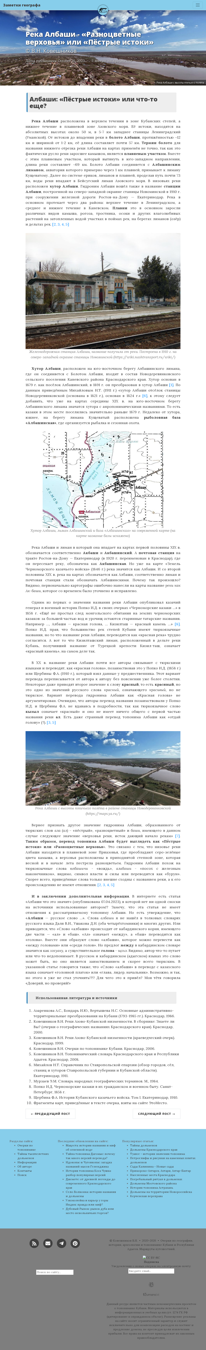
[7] (177, 836)
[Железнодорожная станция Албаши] (103, 290)
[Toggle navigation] (198, 5)
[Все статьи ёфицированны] (151, 1284)
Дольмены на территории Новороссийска (161, 1192)
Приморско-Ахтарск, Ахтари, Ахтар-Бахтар (160, 1171)
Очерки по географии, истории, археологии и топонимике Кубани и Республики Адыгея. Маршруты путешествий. (151, 1245)
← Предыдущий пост (50, 1114)
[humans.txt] (151, 1294)
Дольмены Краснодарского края (153, 1149)
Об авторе (25, 1166)
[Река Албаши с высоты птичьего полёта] (103, 768)
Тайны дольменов (143, 1145)
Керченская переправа (146, 1196)
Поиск (22, 1175)
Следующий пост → (156, 1114)
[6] (144, 395)
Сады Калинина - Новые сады (152, 1166)
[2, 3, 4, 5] (60, 224)
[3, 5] (51, 722)
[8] (177, 624)
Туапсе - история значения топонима (157, 1154)
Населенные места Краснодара (152, 1175)
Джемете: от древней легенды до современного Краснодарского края (90, 1183)
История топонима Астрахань (151, 1187)
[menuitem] (35, 1147)
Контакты (25, 1171)
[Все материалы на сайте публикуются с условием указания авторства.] (151, 1257)
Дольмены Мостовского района (153, 1183)
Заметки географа (21, 5)
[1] (171, 384)
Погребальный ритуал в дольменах (156, 1179)
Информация (27, 1162)
